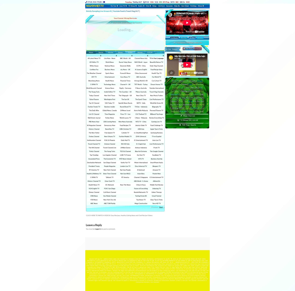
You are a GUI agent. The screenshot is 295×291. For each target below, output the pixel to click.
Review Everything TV (156, 118)
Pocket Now (157, 174)
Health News (109, 81)
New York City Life (109, 200)
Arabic (186, 81)
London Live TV (125, 166)
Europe (199, 81)
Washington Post (109, 99)
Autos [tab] (130, 52)
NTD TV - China (141, 122)
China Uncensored (141, 73)
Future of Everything (141, 188)
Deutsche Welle (125, 66)
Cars (190, 84)
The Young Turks (94, 92)
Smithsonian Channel (94, 140)
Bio (197, 88)
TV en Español (156, 136)
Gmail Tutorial (156, 196)
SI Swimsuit (141, 170)
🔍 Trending (206, 48)
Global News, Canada (110, 110)
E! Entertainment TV (141, 140)
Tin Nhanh (174, 38)
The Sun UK (125, 99)
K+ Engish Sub (141, 144)
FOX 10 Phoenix (109, 140)
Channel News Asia (141, 58)
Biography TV (156, 107)
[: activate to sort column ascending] (94, 55)
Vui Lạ (190, 101)
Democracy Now (109, 125)
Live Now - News (109, 58)
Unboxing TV (156, 188)
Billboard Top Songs (156, 114)
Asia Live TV (156, 140)
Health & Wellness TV (94, 174)
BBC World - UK (125, 58)
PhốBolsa (196, 94)
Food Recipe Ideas (156, 69)
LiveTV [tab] (159, 52)
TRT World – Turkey (141, 84)
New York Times (109, 95)
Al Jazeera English (141, 69)
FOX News (94, 200)
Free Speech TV (110, 133)
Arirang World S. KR (141, 81)
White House (94, 66)
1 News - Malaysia (141, 118)
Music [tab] (91, 52)
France (201, 108)
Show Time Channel (109, 174)
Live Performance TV (157, 99)
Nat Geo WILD (125, 174)
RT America (125, 177)
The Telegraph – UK (125, 95)
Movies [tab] (110, 52)
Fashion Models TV (125, 136)
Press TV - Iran (125, 114)
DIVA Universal (141, 136)
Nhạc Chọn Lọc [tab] (189, 116)
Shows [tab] (120, 52)
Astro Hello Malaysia (141, 110)
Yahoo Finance (94, 99)
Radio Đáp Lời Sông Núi (180, 98)
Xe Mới (192, 38)
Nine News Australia (125, 122)
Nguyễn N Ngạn (176, 105)
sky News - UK (125, 69)
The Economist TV (110, 159)
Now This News (125, 185)
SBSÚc (200, 91)
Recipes (181, 88)
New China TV (141, 95)
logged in (98, 229)
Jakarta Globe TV (141, 125)
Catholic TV (125, 133)
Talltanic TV (110, 177)
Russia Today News (125, 62)
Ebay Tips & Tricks (156, 200)
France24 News (125, 73)
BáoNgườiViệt (187, 91)
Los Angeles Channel (110, 155)
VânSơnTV (175, 101)
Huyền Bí (174, 111)
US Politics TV (94, 62)
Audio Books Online (167, 97)
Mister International (141, 162)
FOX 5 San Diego (109, 188)
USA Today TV (109, 103)
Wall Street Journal (94, 118)
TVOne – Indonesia (141, 107)
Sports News (109, 73)
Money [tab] (140, 52)
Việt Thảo (183, 101)
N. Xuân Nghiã (198, 105)
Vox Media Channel (109, 196)
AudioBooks (187, 105)
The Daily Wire (94, 110)
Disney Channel (94, 192)
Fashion (200, 84)
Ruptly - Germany (125, 88)
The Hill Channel (94, 148)
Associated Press (94, 159)
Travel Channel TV (94, 144)
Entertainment (110, 77)
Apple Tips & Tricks (156, 129)
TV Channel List (89, 18)
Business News (110, 69)
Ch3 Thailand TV (140, 114)
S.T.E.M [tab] (149, 52)
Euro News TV (125, 77)
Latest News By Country (208, 102)
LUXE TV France (125, 155)
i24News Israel (125, 110)
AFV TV (94, 77)
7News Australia (140, 92)
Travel (174, 88)
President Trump (94, 166)
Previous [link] (155, 207)
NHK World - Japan (140, 62)
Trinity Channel (94, 151)
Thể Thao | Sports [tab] (189, 125)
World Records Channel (94, 88)
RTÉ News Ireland (125, 159)
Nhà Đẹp (184, 38)
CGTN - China (141, 66)
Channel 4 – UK (125, 84)
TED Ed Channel (125, 151)
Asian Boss (141, 174)
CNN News (94, 196)
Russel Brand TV (125, 107)
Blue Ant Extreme (141, 151)
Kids (200, 88)
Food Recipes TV (125, 125)
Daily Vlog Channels (156, 66)
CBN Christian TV (125, 129)
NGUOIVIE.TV (121, 262)
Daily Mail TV (125, 140)
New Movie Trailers (156, 95)
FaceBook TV (156, 155)
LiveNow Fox (94, 69)
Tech (194, 84)
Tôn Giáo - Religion (171, 49)
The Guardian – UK (125, 92)
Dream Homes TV (157, 84)
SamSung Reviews (157, 133)
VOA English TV (94, 188)
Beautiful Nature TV (156, 62)
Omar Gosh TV (110, 181)
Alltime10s (156, 181)
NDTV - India (141, 103)
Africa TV (175, 81)
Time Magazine (110, 114)
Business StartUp (156, 159)
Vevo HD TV (156, 203)
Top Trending (94, 155)
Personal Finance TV (156, 110)
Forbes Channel (94, 136)
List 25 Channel (94, 114)
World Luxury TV (125, 118)
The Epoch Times (141, 99)
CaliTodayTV (176, 91)
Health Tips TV (157, 73)
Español (193, 81)
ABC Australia (141, 77)
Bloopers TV (157, 166)
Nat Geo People (125, 170)
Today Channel (94, 95)
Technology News (109, 84)
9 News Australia (141, 88)
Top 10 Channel (94, 103)
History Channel (94, 129)
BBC (195, 91)
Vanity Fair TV (125, 162)
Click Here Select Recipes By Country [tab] (127, 22)
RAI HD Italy (125, 144)
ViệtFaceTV (174, 94)
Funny (174, 84)
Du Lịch (200, 38)
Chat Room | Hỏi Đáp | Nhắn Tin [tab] (189, 42)
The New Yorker (94, 133)
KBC (202, 94)
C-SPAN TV (94, 84)
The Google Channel (156, 151)
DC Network (109, 185)
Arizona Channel (109, 144)
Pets (193, 88)
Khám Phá (192, 111)
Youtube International (156, 88)
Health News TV (94, 185)
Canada (187, 108)
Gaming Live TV (156, 122)
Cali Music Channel (109, 192)
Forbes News (109, 118)
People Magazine (109, 166)
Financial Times (125, 81)
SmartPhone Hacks (156, 162)
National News (110, 66)
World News (110, 62)
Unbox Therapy (157, 192)
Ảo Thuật (199, 111)
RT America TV (94, 170)
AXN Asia (141, 129)
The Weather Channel (94, 73)
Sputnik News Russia (125, 103)
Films (179, 84)
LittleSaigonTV (186, 94)
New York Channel (110, 170)
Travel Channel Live (109, 148)
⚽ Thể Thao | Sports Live (192, 49)
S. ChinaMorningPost (141, 133)
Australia (194, 108)
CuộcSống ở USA (177, 108)
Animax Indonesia (141, 148)
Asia (181, 81)
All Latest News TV (94, 58)
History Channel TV (94, 181)
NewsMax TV (109, 129)
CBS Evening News (109, 122)
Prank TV (156, 148)
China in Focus (141, 185)
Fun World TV (156, 77)
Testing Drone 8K (141, 196)
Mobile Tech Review (156, 185)
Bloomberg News (94, 81)
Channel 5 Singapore (141, 177)
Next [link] (161, 207)
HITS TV (141, 159)
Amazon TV (156, 170)
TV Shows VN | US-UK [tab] (189, 120)
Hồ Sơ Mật (183, 111)
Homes (184, 84)
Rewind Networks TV (141, 192)
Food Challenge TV (156, 125)
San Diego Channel (109, 162)
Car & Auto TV (156, 81)
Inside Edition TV (109, 92)
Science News (109, 88)
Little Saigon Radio (196, 98)
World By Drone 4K (156, 103)
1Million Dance (125, 148)
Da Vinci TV (141, 155)
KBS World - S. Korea (141, 181)
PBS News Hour (94, 122)
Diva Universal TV (141, 166)
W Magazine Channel (94, 125)
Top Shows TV (141, 200)
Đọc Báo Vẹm (199, 101)
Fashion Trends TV (94, 107)
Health (187, 88)
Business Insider (109, 107)
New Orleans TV (109, 136)
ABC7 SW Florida (109, 203)
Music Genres (161, 18)
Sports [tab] (101, 52)
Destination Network (94, 162)
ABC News (94, 203)
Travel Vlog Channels (157, 92)
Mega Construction (141, 203)
